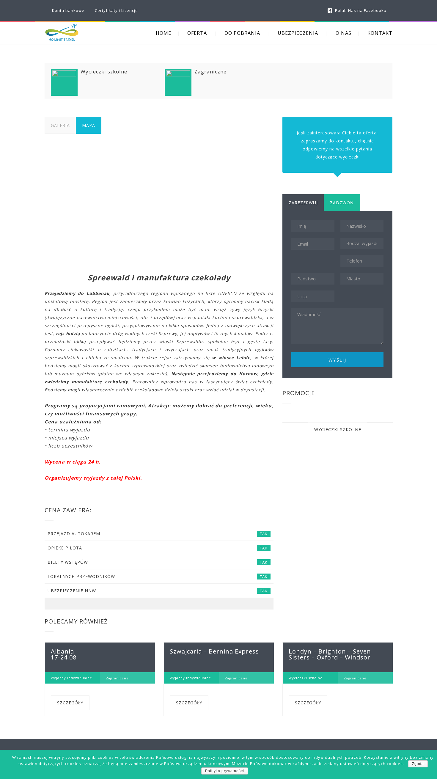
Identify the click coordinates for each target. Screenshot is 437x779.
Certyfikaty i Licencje (116, 10)
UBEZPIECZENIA (298, 33)
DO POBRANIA (242, 33)
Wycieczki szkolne (337, 429)
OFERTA (197, 33)
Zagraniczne (117, 678)
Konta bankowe (68, 10)
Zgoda (418, 764)
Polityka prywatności (224, 771)
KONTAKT (379, 33)
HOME (163, 33)
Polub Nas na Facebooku (360, 10)
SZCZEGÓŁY (70, 703)
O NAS (343, 33)
